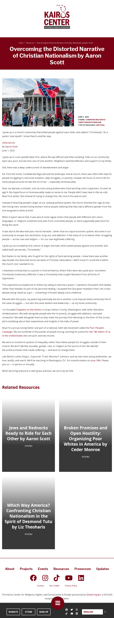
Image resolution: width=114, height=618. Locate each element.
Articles (100, 125)
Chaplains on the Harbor (29, 309)
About (9, 569)
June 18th (96, 360)
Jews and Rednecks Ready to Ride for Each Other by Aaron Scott (28, 433)
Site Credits (54, 585)
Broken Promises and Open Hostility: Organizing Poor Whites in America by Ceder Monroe (85, 438)
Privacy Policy (71, 585)
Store (28, 611)
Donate (13, 611)
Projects (26, 569)
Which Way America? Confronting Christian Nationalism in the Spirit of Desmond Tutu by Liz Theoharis (28, 516)
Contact (40, 585)
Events (43, 569)
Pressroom (82, 569)
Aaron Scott (11, 146)
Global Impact (93, 594)
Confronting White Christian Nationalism (91, 121)
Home (21, 43)
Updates (102, 569)
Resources (30, 43)
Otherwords (8, 142)
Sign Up (43, 611)
